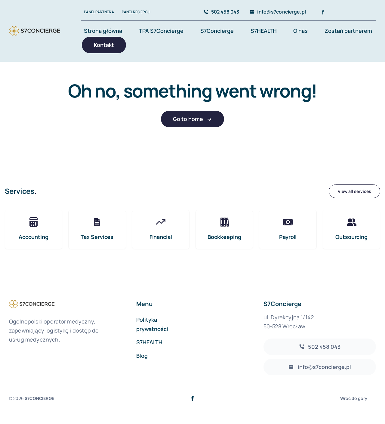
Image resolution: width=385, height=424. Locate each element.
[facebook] (323, 12)
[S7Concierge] (34, 26)
